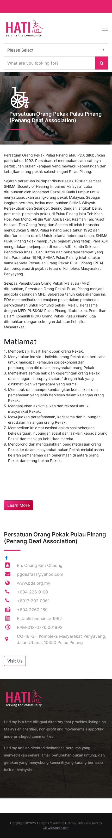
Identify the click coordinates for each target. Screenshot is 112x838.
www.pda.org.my (33, 583)
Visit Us (14, 661)
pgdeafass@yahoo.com (40, 574)
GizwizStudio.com (56, 828)
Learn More (18, 505)
